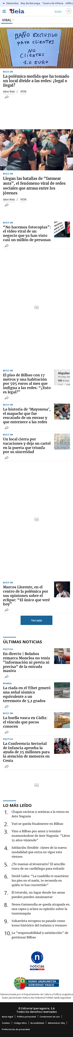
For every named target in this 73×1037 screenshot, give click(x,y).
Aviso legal (7, 1016)
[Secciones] (4, 11)
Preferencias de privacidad (16, 1029)
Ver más (36, 620)
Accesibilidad (37, 1022)
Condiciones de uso (50, 1016)
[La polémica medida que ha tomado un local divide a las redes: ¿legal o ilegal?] (36, 48)
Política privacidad (26, 1016)
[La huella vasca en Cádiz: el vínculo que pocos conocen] (62, 720)
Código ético (20, 1022)
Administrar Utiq (56, 1022)
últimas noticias (22, 641)
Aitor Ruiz (9, 91)
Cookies (6, 1022)
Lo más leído (17, 805)
